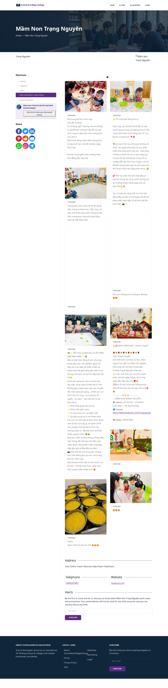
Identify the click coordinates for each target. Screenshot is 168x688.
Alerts (22, 90)
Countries (135, 5)
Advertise (91, 650)
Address (23, 81)
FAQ (66, 667)
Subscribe (73, 617)
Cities (122, 5)
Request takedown (26, 100)
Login (147, 5)
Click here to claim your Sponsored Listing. (39, 113)
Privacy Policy (70, 662)
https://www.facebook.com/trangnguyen (132, 412)
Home (112, 5)
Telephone (24, 86)
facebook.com (117, 583)
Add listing (92, 654)
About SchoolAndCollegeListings (76, 652)
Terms (67, 658)
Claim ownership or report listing (32, 95)
